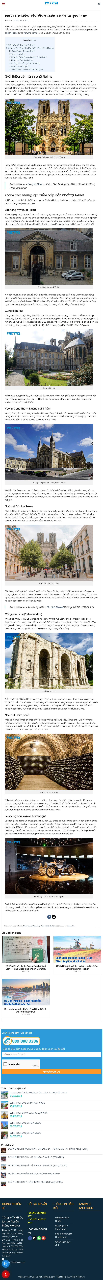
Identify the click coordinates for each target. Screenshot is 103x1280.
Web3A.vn (80, 1276)
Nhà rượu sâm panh (19, 66)
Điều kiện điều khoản (62, 1219)
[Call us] (39, 1238)
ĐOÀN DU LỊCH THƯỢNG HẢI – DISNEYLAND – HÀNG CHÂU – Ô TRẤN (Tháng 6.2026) (48, 1149)
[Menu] (3, 3)
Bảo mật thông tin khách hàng (63, 1235)
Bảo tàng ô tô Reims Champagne (26, 69)
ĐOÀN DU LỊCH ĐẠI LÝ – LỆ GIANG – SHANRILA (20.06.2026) (36, 1157)
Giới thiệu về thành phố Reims (20, 45)
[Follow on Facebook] (30, 1238)
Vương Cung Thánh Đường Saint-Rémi (27, 57)
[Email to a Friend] (54, 917)
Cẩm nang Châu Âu (31, 926)
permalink (71, 926)
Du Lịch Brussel (55, 607)
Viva (26, 20)
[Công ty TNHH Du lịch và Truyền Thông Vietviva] (51, 3)
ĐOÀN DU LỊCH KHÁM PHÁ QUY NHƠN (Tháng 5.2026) (34, 1173)
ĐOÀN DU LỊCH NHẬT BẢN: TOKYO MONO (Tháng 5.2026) (35, 1182)
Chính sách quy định (62, 1243)
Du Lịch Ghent (35, 183)
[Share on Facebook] (49, 917)
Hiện (34, 40)
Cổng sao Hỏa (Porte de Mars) (24, 63)
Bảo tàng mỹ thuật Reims (22, 51)
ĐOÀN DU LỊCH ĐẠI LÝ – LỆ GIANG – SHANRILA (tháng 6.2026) (37, 1165)
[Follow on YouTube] (43, 1238)
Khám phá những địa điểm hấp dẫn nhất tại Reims (30, 48)
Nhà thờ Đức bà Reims (21, 60)
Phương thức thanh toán (61, 1227)
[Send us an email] (34, 1238)
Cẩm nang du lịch (47, 926)
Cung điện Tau (17, 54)
